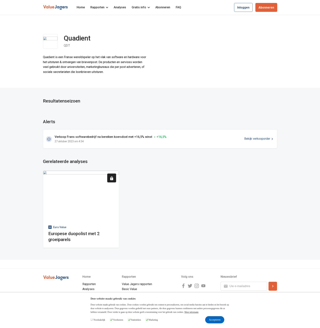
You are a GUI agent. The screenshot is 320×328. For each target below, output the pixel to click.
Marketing (153, 320)
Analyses (120, 7)
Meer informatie (191, 312)
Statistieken (136, 320)
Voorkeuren (118, 320)
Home (81, 7)
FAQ (178, 7)
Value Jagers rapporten (137, 284)
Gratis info (139, 7)
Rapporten (97, 7)
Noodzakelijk (99, 320)
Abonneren (162, 7)
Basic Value (129, 289)
